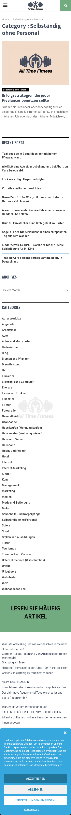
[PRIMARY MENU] (5, 5)
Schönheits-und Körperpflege (21, 514)
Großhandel (10, 422)
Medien (7, 496)
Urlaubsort (9, 571)
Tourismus (9, 548)
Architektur (9, 330)
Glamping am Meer (14, 662)
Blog (5, 353)
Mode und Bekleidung (16, 502)
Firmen (6, 404)
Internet (7, 462)
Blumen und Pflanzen (15, 358)
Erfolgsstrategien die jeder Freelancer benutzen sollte (26, 98)
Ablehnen (35, 789)
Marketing (8, 491)
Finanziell (8, 399)
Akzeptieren (35, 779)
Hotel (5, 456)
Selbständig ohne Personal (15, 90)
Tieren (6, 542)
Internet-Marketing (14, 468)
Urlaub (6, 565)
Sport (5, 531)
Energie (7, 387)
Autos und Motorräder (16, 341)
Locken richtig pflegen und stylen (23, 179)
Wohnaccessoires (14, 589)
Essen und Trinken (14, 393)
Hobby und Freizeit (14, 450)
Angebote (8, 324)
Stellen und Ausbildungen (18, 537)
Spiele (6, 525)
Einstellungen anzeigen (36, 800)
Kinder (6, 473)
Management (10, 485)
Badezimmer (10, 347)
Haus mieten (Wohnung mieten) (22, 433)
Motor (6, 508)
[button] (65, 733)
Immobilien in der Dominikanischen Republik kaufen (34, 687)
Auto (5, 335)
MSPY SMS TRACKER (15, 682)
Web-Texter (9, 577)
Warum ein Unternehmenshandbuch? (25, 706)
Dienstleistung (11, 364)
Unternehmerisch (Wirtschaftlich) (23, 560)
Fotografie (9, 410)
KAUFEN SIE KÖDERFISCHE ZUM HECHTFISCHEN (31, 712)
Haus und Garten (12, 439)
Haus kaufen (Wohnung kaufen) (22, 427)
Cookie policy (31, 809)
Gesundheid (10, 416)
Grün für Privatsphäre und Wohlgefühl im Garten (33, 223)
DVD (4, 370)
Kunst (5, 479)
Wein (5, 583)
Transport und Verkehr (16, 554)
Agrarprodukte (11, 318)
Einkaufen (8, 376)
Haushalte (8, 445)
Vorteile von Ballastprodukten (21, 188)
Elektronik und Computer (18, 381)
